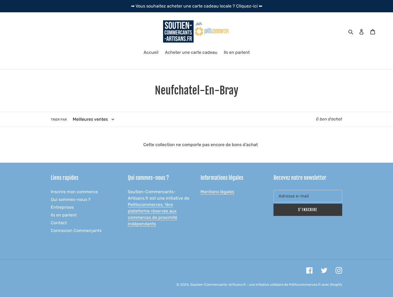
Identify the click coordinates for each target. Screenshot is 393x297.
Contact (59, 222)
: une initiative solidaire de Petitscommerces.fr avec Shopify (294, 285)
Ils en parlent (64, 215)
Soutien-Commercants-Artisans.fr (218, 285)
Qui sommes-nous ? (71, 199)
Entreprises (62, 207)
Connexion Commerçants (76, 230)
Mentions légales (217, 191)
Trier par (59, 119)
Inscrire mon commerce (74, 191)
